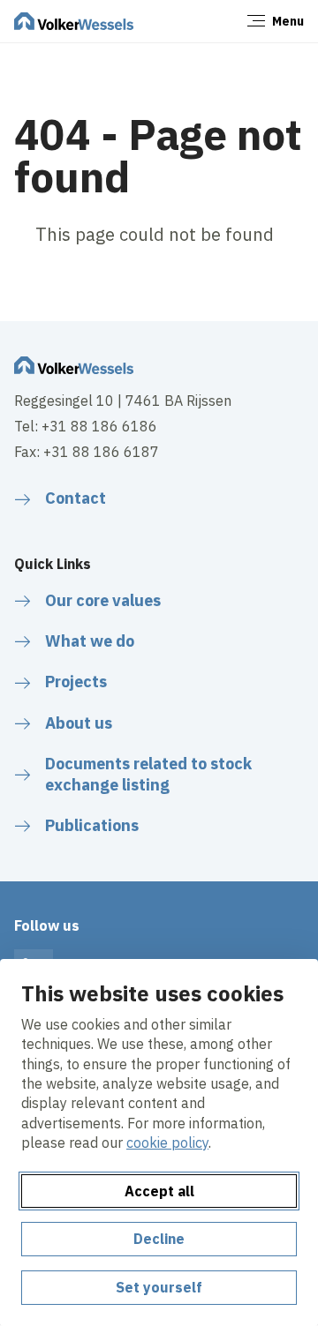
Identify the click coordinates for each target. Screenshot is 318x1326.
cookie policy (167, 1142)
